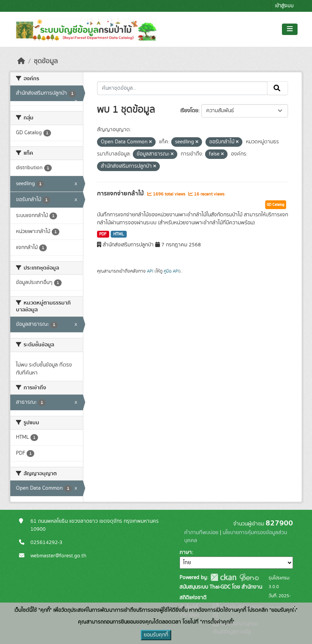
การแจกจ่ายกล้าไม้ (121, 193)
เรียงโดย (189, 110)
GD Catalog (276, 204)
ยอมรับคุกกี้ (156, 635)
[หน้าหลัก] (21, 61)
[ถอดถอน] (150, 142)
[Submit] (277, 88)
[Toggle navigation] (290, 29)
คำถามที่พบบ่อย (201, 532)
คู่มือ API (171, 271)
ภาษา (186, 552)
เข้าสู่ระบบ (284, 6)
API (150, 271)
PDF (103, 234)
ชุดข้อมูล (46, 61)
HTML (118, 234)
